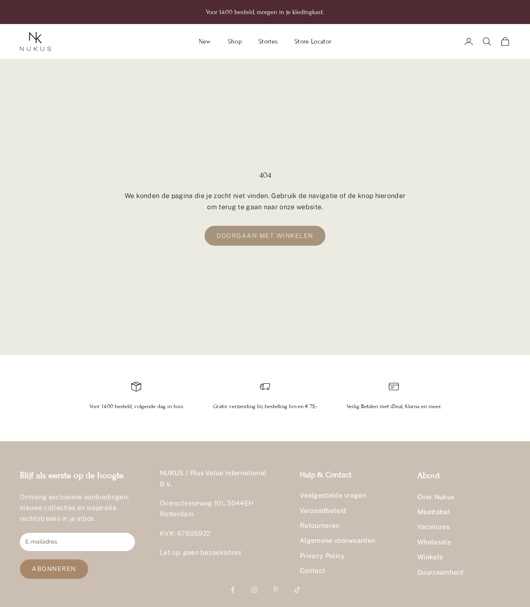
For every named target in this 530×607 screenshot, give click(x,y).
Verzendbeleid (323, 511)
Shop (235, 41)
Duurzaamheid (440, 572)
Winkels (430, 557)
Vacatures (433, 527)
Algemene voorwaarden (337, 540)
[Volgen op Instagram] (254, 589)
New (205, 41)
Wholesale (434, 542)
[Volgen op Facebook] (233, 589)
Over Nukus (435, 497)
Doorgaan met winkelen (265, 235)
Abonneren (54, 568)
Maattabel (433, 512)
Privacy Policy (322, 556)
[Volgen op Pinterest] (276, 589)
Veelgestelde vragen (333, 495)
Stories (268, 41)
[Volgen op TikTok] (297, 589)
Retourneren (320, 526)
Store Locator (312, 41)
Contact (312, 571)
